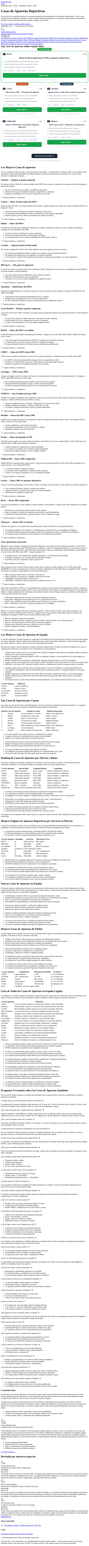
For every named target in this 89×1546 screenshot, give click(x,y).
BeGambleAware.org (55, 160)
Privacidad (4, 1534)
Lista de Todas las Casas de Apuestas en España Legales (62, 42)
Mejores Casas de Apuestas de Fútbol (28, 42)
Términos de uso (14, 1534)
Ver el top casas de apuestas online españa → (16, 24)
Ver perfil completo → (8, 1452)
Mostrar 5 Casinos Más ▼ (44, 156)
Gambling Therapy (11, 1525)
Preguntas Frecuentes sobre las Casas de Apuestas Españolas (22, 44)
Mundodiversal (6, 2)
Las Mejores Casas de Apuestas (12, 38)
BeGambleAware (27, 1525)
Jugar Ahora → (44, 75)
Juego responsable (26, 1534)
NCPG (37, 1525)
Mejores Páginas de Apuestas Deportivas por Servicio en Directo (50, 40)
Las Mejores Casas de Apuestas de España (39, 38)
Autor (3, 4)
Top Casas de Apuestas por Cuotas (66, 38)
